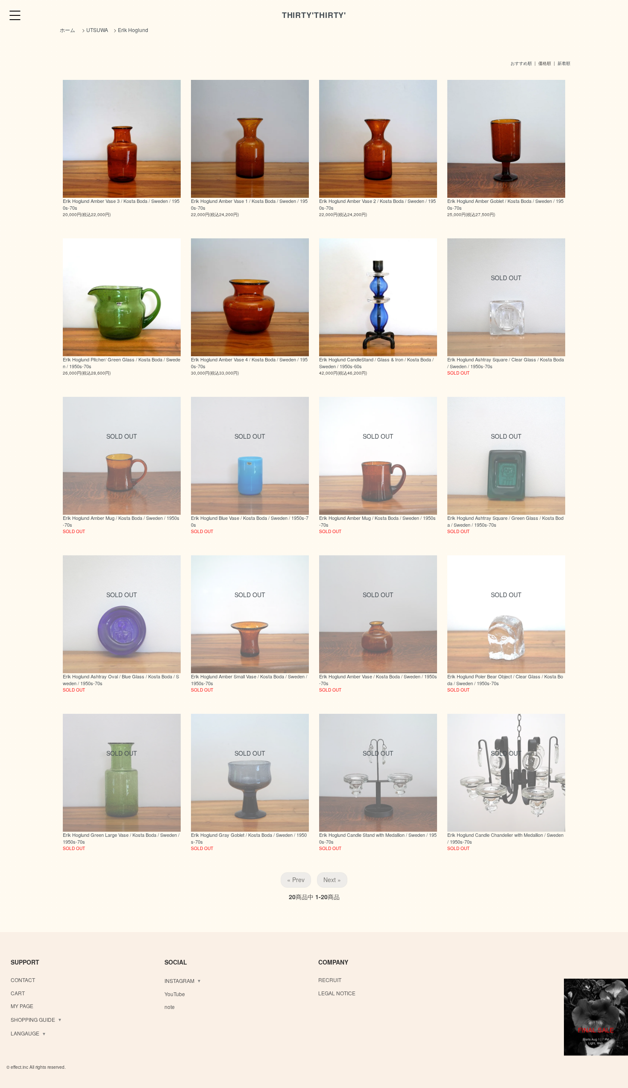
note (169, 1006)
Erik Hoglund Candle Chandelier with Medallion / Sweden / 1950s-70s (505, 838)
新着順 (564, 63)
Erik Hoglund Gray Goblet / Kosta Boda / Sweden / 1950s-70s (249, 838)
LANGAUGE (25, 1033)
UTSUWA (97, 29)
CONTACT (23, 979)
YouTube (174, 993)
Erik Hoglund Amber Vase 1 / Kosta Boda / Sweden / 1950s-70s (249, 204)
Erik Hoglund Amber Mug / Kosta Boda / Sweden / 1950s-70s (121, 521)
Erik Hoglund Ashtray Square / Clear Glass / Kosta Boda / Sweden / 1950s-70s (505, 362)
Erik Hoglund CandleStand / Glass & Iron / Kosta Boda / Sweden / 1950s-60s (376, 362)
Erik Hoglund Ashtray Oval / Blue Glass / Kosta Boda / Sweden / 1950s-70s (121, 679)
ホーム (67, 29)
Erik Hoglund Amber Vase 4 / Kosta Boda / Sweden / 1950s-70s (249, 362)
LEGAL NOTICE (336, 993)
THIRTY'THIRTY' (314, 15)
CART (18, 993)
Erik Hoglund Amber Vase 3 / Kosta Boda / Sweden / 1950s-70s (121, 204)
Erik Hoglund (133, 29)
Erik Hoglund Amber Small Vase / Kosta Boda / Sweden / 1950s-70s (249, 679)
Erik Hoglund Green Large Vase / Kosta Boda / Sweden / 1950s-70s (121, 838)
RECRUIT (329, 979)
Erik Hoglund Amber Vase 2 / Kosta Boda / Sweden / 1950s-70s (377, 204)
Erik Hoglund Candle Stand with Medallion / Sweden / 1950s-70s (378, 838)
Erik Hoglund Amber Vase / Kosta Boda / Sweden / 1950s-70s (378, 679)
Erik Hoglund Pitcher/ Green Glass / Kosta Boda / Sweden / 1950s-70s (121, 362)
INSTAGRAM (179, 980)
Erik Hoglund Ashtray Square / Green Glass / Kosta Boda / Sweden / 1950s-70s (505, 521)
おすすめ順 (521, 63)
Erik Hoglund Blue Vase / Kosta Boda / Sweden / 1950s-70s (249, 521)
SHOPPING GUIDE (33, 1019)
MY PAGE (22, 1005)
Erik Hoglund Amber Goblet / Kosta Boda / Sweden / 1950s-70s (505, 204)
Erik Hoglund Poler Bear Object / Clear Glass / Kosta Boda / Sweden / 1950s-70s (505, 679)
